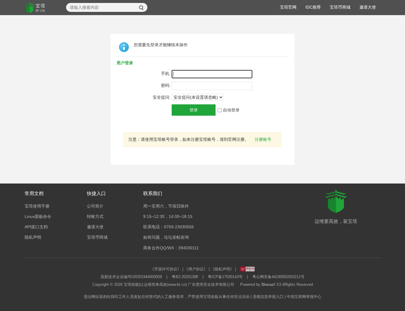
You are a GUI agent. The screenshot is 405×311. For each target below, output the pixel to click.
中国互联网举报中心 (304, 296)
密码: (165, 85)
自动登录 (231, 110)
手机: (165, 73)
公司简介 (95, 206)
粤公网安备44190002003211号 (278, 277)
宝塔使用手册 (37, 206)
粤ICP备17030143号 (225, 277)
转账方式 (95, 216)
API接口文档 (36, 226)
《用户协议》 (196, 269)
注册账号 (263, 139)
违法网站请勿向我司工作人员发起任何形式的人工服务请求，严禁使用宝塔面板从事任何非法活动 (166, 296)
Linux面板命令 (38, 216)
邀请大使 (367, 7)
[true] (141, 7)
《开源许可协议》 (165, 269)
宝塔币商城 (340, 7)
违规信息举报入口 (268, 296)
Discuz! (268, 284)
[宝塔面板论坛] (35, 7)
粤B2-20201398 (185, 277)
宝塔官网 (288, 7)
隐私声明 (33, 237)
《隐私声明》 (222, 269)
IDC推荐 (313, 7)
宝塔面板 (131, 284)
